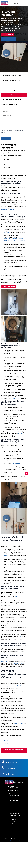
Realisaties (14, 829)
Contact (14, 832)
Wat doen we (14, 825)
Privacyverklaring (7, 840)
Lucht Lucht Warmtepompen (14, 805)
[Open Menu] (25, 3)
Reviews (14, 827)
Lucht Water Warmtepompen (14, 803)
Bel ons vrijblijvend (10, 768)
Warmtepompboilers (14, 807)
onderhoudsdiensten (18, 723)
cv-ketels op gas (13, 449)
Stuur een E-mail (10, 774)
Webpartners (15, 840)
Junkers (6, 743)
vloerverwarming (15, 463)
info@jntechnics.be (12, 773)
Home (14, 821)
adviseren (6, 555)
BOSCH (5, 738)
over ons (19, 212)
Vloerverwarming (14, 811)
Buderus (6, 740)
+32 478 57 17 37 (11, 761)
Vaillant (6, 746)
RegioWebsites (21, 840)
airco (20, 636)
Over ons (14, 823)
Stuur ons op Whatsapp (11, 762)
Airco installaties (14, 809)
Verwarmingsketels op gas (14, 813)
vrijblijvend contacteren (19, 663)
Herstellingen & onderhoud (14, 815)
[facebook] (26, 473)
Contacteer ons (15, 398)
